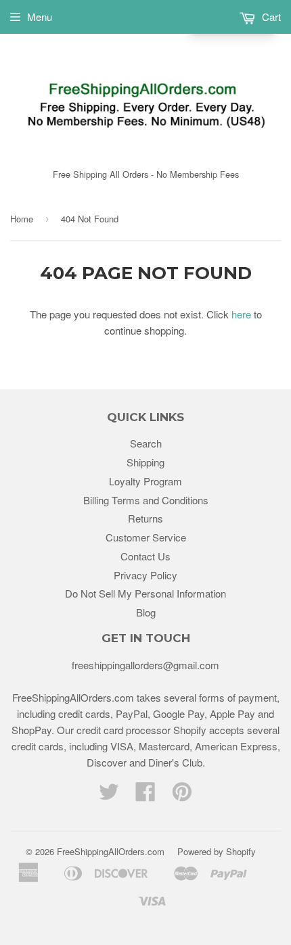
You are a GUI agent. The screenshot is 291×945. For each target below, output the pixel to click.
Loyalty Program (145, 481)
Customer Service (146, 537)
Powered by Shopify (216, 851)
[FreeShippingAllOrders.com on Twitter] (109, 795)
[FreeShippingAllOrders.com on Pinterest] (182, 795)
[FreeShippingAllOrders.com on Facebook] (145, 795)
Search (146, 443)
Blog (146, 612)
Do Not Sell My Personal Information (145, 593)
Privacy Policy (145, 575)
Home (21, 218)
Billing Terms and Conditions (145, 500)
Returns (145, 518)
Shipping (145, 462)
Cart (270, 16)
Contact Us (145, 556)
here (241, 314)
